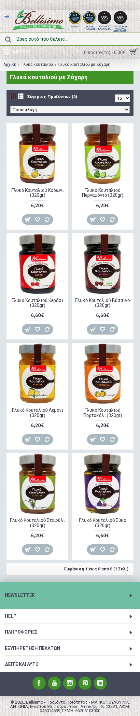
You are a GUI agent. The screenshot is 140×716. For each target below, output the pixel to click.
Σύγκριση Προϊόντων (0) (52, 96)
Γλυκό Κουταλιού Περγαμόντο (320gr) (102, 193)
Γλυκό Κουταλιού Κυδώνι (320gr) (37, 193)
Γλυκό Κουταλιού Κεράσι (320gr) (37, 303)
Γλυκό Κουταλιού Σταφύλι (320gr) (37, 523)
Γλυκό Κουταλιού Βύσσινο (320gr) (102, 303)
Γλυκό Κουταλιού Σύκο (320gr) (102, 523)
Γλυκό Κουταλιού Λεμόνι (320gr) (37, 413)
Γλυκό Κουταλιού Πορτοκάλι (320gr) (102, 413)
